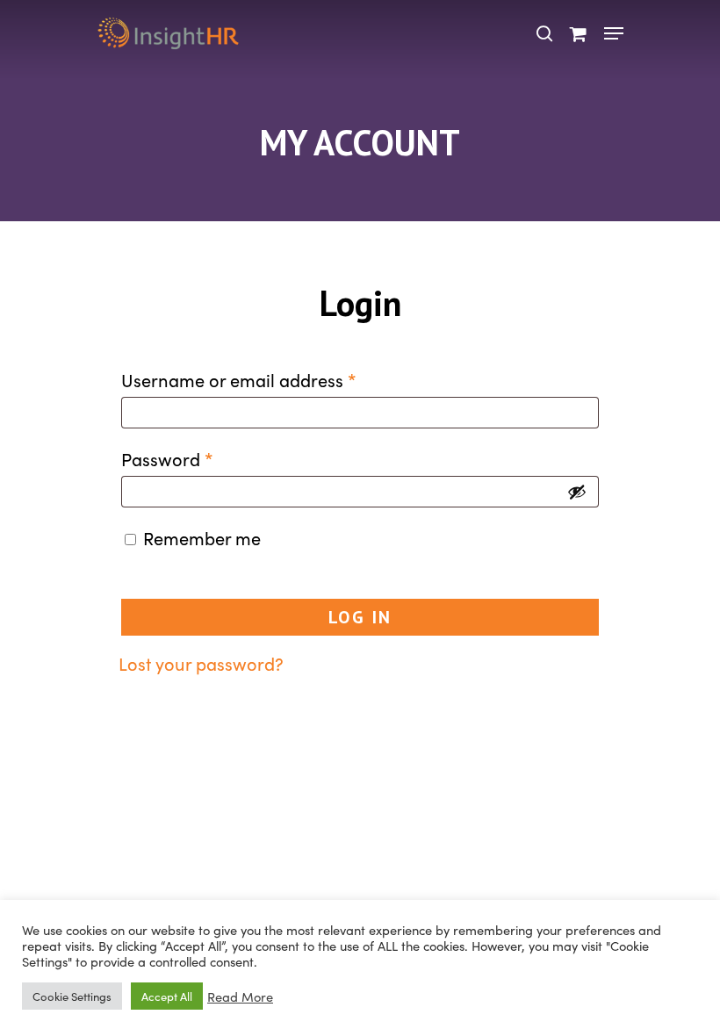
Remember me (202, 537)
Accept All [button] (166, 996)
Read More (240, 996)
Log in (360, 617)
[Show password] (577, 491)
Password (167, 458)
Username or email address (238, 379)
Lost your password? (201, 663)
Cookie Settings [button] (72, 996)
